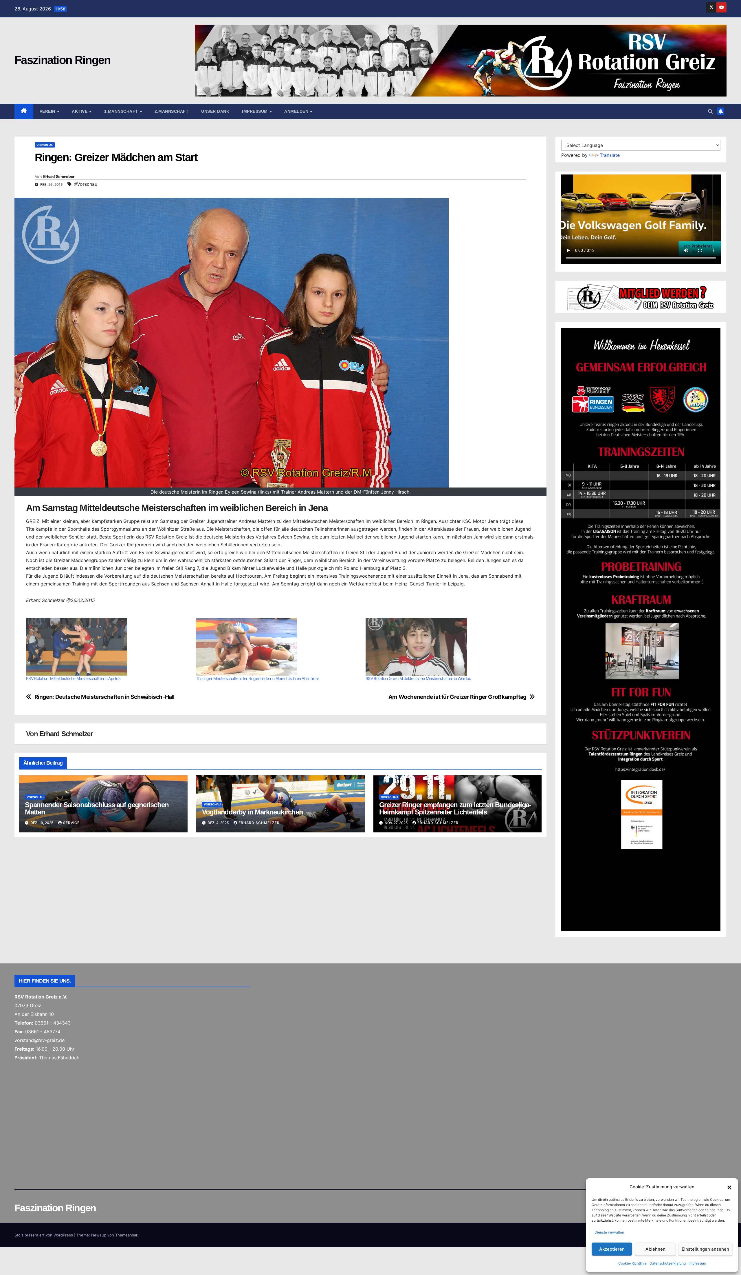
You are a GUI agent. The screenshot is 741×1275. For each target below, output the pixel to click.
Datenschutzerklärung (668, 1263)
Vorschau (44, 145)
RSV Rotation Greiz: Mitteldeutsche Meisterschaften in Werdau (418, 678)
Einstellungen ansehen (705, 1249)
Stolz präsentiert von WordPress (44, 1235)
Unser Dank (215, 111)
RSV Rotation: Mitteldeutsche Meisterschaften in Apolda (73, 678)
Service (71, 823)
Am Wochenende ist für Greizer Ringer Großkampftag (457, 697)
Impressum (697, 1263)
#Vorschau (85, 184)
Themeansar (126, 1235)
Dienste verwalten (609, 1232)
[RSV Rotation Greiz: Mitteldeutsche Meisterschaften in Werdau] (448, 647)
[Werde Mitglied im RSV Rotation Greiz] (641, 296)
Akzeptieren (612, 1249)
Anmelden (297, 111)
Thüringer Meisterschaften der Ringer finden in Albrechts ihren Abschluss (257, 678)
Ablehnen (655, 1249)
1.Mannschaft (122, 111)
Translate (610, 155)
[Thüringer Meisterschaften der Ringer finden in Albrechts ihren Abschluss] (278, 647)
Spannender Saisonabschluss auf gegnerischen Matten (96, 808)
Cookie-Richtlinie (632, 1263)
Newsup (98, 1235)
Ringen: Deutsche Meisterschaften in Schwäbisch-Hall (104, 697)
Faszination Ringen (62, 60)
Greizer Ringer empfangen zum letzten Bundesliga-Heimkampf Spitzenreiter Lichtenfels (455, 808)
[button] (729, 1187)
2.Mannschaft (171, 111)
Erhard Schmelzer (58, 176)
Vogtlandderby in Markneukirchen (252, 812)
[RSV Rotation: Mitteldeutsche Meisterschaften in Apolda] (108, 647)
